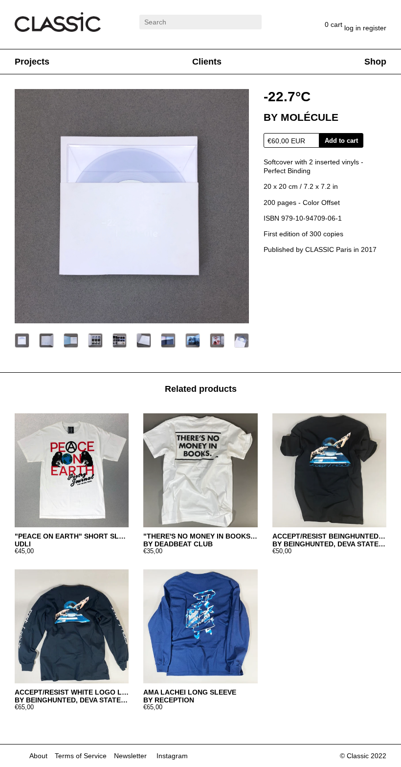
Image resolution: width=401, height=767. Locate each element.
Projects (32, 62)
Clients (207, 62)
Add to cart (341, 140)
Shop (375, 62)
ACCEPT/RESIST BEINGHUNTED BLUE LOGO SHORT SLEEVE (329, 536)
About (38, 756)
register (374, 28)
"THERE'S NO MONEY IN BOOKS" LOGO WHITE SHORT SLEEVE (200, 536)
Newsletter (130, 756)
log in (353, 28)
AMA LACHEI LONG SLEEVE (189, 692)
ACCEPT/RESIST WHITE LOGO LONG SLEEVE (72, 692)
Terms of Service (81, 756)
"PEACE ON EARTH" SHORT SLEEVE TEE (72, 536)
